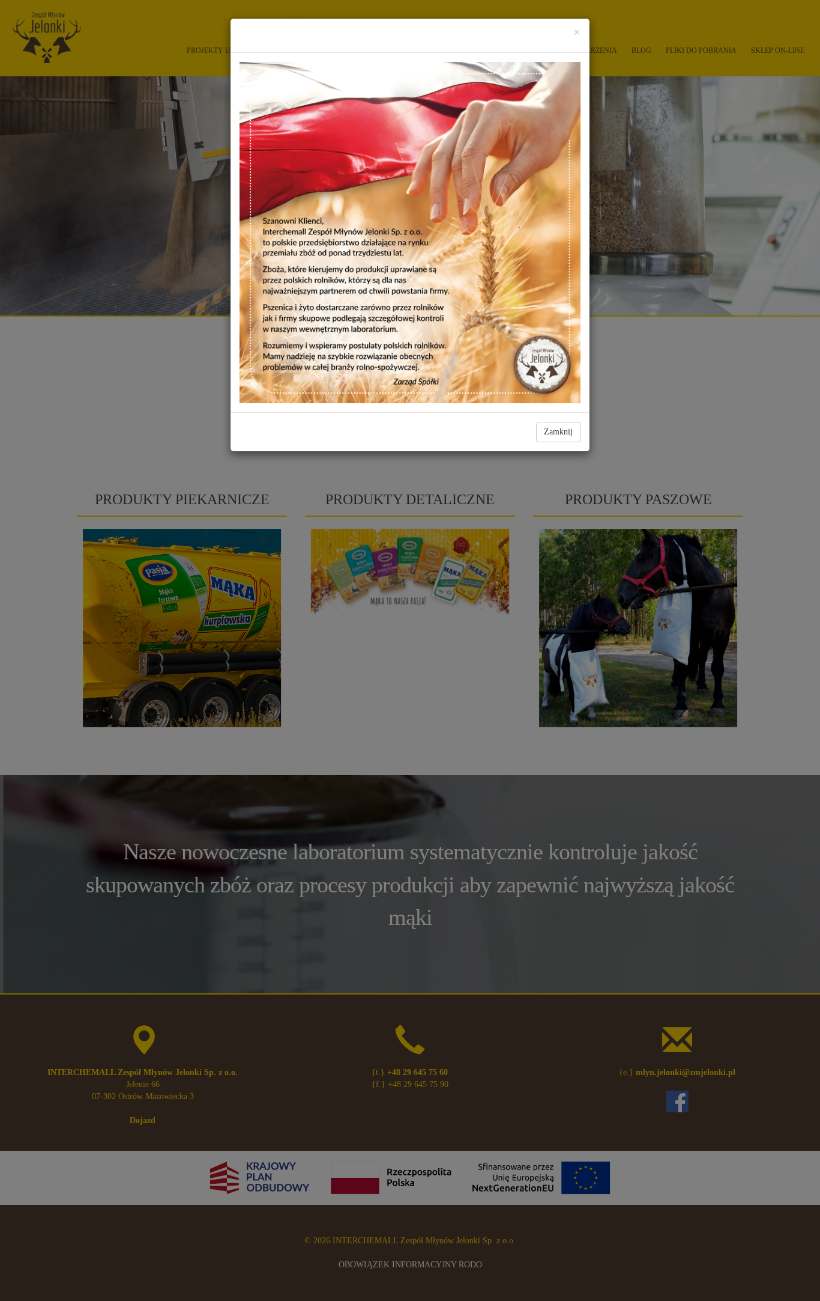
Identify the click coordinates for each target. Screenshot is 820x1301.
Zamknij (558, 431)
